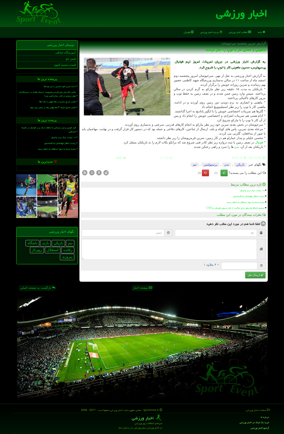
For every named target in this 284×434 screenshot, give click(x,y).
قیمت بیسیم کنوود (65, 64)
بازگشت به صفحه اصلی (36, 287)
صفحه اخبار (141, 287)
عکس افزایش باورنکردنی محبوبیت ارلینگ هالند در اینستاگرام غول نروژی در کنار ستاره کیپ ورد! (48, 94)
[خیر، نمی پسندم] (205, 173)
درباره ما (265, 417)
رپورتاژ (37, 250)
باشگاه (32, 243)
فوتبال (187, 32)
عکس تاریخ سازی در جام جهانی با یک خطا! (57, 101)
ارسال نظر (254, 275)
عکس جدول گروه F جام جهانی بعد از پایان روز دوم (53, 107)
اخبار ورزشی (241, 13)
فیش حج (71, 58)
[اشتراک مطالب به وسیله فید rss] (85, 172)
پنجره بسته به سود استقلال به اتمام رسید (246, 202)
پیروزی (67, 257)
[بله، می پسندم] (224, 173)
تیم (195, 164)
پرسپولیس (210, 164)
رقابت (67, 250)
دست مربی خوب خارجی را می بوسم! (60, 86)
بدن (236, 147)
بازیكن (240, 164)
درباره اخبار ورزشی (210, 32)
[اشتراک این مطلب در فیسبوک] (99, 172)
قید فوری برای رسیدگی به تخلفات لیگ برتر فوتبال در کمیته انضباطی (49, 129)
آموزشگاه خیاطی (65, 52)
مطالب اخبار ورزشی (238, 32)
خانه (260, 32)
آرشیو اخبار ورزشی (260, 428)
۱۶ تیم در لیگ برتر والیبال (252, 190)
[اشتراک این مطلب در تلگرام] (106, 172)
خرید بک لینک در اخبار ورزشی (254, 422)
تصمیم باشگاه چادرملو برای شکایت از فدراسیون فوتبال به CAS (235, 208)
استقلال (52, 250)
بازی (45, 243)
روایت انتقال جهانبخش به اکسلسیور (249, 196)
